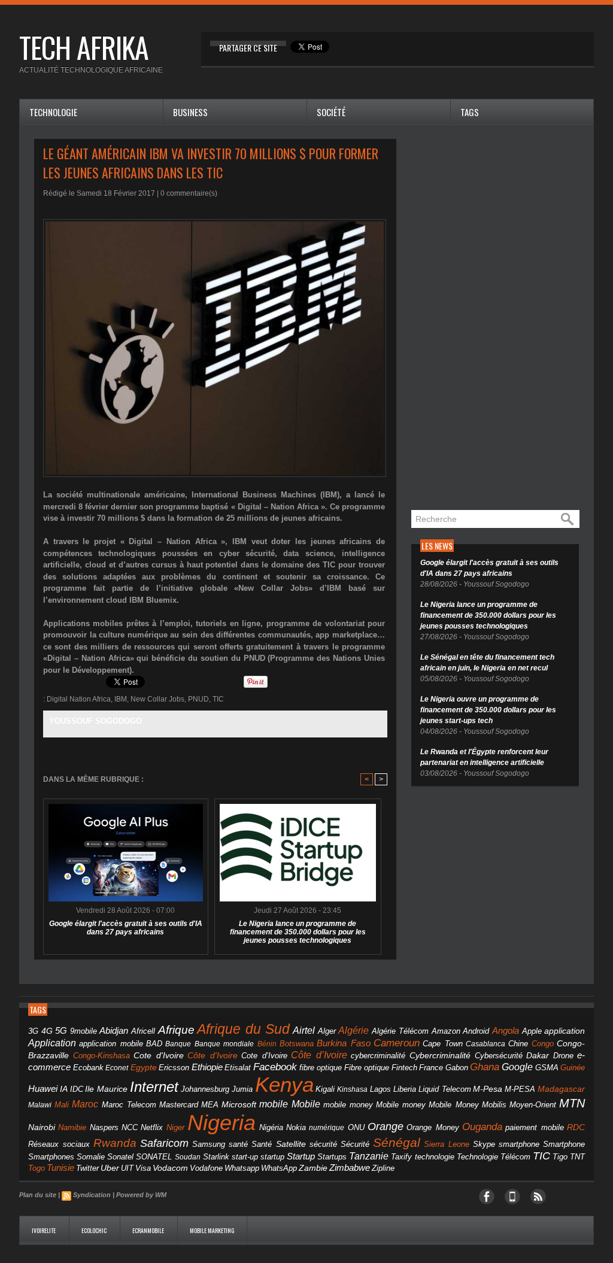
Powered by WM (141, 1194)
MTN (572, 1103)
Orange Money (432, 1127)
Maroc (85, 1103)
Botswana (297, 1043)
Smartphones (51, 1156)
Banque (178, 1044)
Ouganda (482, 1127)
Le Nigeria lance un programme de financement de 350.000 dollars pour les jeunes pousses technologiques (298, 932)
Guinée (572, 1067)
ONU (356, 1128)
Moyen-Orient (532, 1104)
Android (476, 1031)
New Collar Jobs (157, 699)
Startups (332, 1157)
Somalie (91, 1157)
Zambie (313, 1168)
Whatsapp (241, 1168)
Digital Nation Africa (79, 699)
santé (238, 1144)
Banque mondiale (224, 1044)
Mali (61, 1104)
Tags (469, 112)
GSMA (547, 1067)
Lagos (380, 1089)
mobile (273, 1104)
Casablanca (485, 1044)
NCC (130, 1127)
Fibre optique (367, 1068)
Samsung (208, 1144)
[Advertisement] (501, 318)
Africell (143, 1031)
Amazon (446, 1031)
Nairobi (41, 1127)
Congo (543, 1043)
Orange (385, 1127)
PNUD (198, 699)
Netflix (152, 1128)
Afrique (176, 1030)
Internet (154, 1087)
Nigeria (221, 1122)
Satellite (291, 1144)
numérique (326, 1128)
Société (331, 112)
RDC (576, 1127)
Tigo (560, 1156)
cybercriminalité (378, 1055)
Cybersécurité (499, 1055)
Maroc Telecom (129, 1104)
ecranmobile (148, 1230)
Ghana (484, 1067)
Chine (518, 1043)
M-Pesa (487, 1089)
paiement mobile (534, 1128)
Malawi (39, 1105)
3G (33, 1031)
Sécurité (355, 1144)
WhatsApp (279, 1168)
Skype (484, 1144)
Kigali (325, 1089)
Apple (532, 1031)
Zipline (383, 1168)
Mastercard (178, 1104)
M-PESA (520, 1089)
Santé (261, 1144)
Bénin (267, 1044)
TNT (577, 1157)
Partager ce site (248, 47)
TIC (218, 699)
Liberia (404, 1089)
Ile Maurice (106, 1089)
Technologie (53, 112)
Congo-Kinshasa (101, 1055)
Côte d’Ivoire (319, 1054)
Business (190, 112)
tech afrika (83, 47)
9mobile (83, 1031)
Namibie (72, 1127)
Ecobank (88, 1068)
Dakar (537, 1055)
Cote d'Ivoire (158, 1055)
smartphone (519, 1144)
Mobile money (401, 1104)
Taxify (401, 1157)
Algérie (353, 1030)
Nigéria (271, 1128)
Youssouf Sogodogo (95, 720)
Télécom (515, 1156)
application (564, 1031)
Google (517, 1066)
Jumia (242, 1089)
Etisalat (237, 1067)
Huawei (42, 1088)
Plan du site (37, 1194)
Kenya (284, 1084)
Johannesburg (205, 1089)
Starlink (216, 1156)
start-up (245, 1156)
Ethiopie (207, 1067)
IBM (120, 699)
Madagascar (561, 1089)
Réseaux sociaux (59, 1144)
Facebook (275, 1067)
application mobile (110, 1044)
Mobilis (494, 1104)
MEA (210, 1105)
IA (64, 1089)
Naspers (104, 1128)
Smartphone (564, 1144)
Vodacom (170, 1168)
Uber (110, 1168)
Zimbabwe (349, 1167)
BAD (154, 1043)
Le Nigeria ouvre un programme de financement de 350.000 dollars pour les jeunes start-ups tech (488, 710)
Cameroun (397, 1043)
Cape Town (442, 1044)
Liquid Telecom (444, 1089)
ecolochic (94, 1230)
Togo (36, 1168)
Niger (175, 1128)
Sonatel (120, 1157)
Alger (327, 1031)
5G (61, 1031)
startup (272, 1156)
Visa (143, 1168)
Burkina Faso (343, 1043)
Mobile (306, 1104)
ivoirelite (44, 1230)
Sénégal (396, 1142)
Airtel (304, 1030)
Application (52, 1042)
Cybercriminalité (440, 1055)
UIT (127, 1168)
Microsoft (238, 1104)
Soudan (188, 1157)
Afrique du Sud (243, 1029)
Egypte (144, 1067)
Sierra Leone (446, 1144)
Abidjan (113, 1030)
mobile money (348, 1105)
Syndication (92, 1194)
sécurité (323, 1144)
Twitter (87, 1168)
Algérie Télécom (400, 1031)
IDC (76, 1089)
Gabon (456, 1067)
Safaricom (164, 1143)
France (431, 1068)
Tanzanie (369, 1155)
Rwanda (114, 1143)
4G (47, 1031)
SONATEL (154, 1157)
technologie (434, 1156)
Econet (116, 1068)
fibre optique (320, 1067)
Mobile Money (453, 1104)
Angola (505, 1031)
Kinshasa (352, 1089)
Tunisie (60, 1167)
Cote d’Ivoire (264, 1056)
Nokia (296, 1128)
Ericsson (174, 1067)
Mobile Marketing (212, 1230)
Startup (301, 1156)
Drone (563, 1055)
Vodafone (206, 1168)
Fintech (404, 1068)
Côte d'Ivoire (212, 1055)
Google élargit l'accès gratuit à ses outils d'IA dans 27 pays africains (125, 927)
